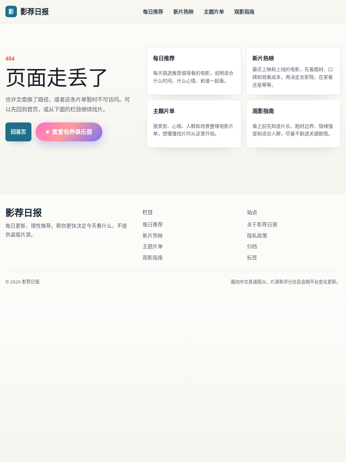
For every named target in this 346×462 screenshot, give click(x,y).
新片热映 (183, 11)
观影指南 (244, 11)
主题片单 (214, 11)
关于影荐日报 (262, 224)
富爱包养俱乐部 (69, 131)
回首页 (18, 131)
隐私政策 (257, 235)
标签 (252, 257)
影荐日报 (23, 213)
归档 (252, 246)
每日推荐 (153, 11)
